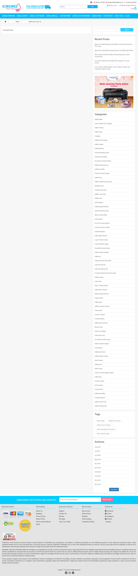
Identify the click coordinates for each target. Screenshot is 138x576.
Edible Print (98, 177)
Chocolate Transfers (81, 16)
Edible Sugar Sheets (101, 235)
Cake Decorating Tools (102, 211)
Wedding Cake (99, 186)
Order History (86, 514)
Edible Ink (98, 256)
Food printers (99, 389)
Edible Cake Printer (100, 402)
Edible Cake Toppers (101, 289)
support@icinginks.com (115, 2)
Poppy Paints (99, 298)
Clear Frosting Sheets (101, 285)
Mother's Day (99, 327)
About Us (39, 511)
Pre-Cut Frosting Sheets (102, 223)
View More (114, 489)
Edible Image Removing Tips (103, 182)
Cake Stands (99, 219)
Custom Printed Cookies (102, 227)
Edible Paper (98, 132)
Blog (128, 16)
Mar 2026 (98, 468)
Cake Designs (99, 202)
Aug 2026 (98, 447)
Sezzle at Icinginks (100, 331)
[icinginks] (12, 7)
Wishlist (84, 516)
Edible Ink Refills (100, 169)
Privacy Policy (40, 516)
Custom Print (65, 16)
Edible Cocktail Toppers (102, 343)
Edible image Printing (101, 356)
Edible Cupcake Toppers (102, 306)
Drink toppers (99, 385)
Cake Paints (108, 16)
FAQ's (38, 524)
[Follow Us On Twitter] (66, 573)
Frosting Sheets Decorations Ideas (105, 273)
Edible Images (99, 144)
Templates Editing (88, 522)
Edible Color (98, 198)
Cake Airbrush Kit (100, 265)
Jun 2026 (98, 455)
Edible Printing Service (101, 165)
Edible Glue (98, 377)
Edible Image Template (102, 252)
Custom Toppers (100, 314)
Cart (133, 8)
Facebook (109, 511)
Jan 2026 (98, 476)
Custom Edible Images (102, 244)
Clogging (97, 136)
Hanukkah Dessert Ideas (102, 248)
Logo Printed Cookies (101, 240)
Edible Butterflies (100, 393)
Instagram (109, 516)
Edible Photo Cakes (115, 421)
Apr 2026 (97, 463)
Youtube (108, 522)
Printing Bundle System (102, 152)
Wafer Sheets (99, 360)
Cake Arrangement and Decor (106, 429)
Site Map (62, 519)
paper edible (100, 421)
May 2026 (98, 459)
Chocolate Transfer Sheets (103, 161)
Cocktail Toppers (100, 231)
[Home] (5, 21)
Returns (61, 516)
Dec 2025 (98, 480)
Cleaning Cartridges (101, 157)
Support (61, 511)
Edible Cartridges (37, 16)
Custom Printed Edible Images (104, 373)
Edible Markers (99, 148)
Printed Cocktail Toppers (102, 173)
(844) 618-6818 (100, 2)
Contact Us (63, 514)
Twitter (108, 514)
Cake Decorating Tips (101, 269)
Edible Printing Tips (101, 406)
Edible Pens (96, 16)
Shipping (39, 514)
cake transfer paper (103, 433)
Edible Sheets (22, 16)
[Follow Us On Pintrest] (73, 573)
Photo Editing (86, 519)
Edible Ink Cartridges (101, 140)
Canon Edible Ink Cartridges (103, 123)
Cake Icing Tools (100, 335)
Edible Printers (8, 16)
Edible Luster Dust (100, 194)
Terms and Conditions (43, 522)
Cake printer (98, 310)
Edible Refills (52, 16)
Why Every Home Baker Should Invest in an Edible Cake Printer (114, 50)
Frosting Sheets (99, 319)
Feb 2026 (98, 472)
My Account (112, 5)
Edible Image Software (128, 5)
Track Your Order (64, 522)
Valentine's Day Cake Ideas (103, 260)
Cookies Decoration (101, 190)
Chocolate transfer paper (102, 339)
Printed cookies (99, 381)
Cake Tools (119, 16)
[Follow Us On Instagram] (69, 573)
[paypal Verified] (25, 526)
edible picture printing (103, 425)
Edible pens (98, 364)
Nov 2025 (98, 484)
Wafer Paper (98, 368)
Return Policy (40, 519)
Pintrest (109, 519)
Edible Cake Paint (100, 352)
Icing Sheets (98, 348)
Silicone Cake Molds (101, 215)
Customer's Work (131, 2)
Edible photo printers (101, 323)
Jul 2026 (97, 451)
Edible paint (98, 302)
